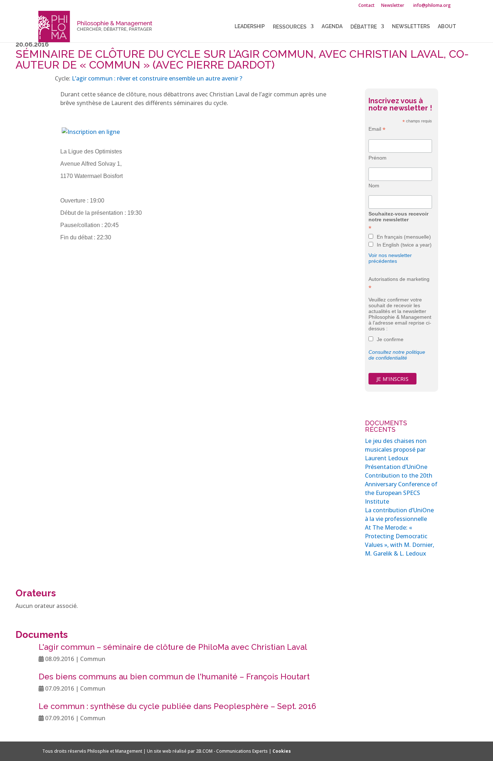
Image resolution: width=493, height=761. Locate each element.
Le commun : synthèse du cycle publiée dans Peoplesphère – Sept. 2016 (177, 706)
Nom (373, 185)
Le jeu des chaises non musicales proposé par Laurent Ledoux (396, 449)
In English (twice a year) (404, 245)
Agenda (332, 26)
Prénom (377, 158)
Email (376, 129)
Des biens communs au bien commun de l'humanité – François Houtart (174, 676)
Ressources (289, 27)
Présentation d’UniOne (396, 467)
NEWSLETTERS (411, 26)
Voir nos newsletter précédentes (390, 258)
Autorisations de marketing (398, 283)
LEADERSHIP (250, 26)
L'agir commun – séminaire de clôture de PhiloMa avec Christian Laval (173, 647)
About (447, 26)
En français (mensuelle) (404, 237)
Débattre (363, 27)
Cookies (281, 751)
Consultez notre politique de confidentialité (396, 355)
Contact (366, 5)
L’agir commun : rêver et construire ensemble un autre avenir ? (157, 78)
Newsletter (392, 5)
